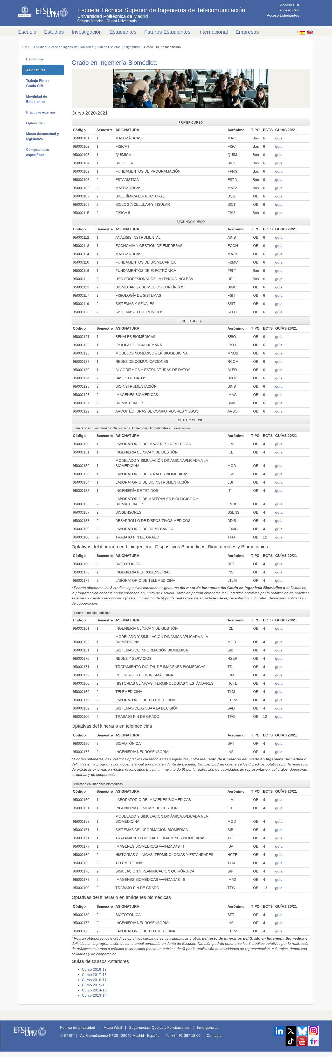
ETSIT (26, 47)
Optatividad (35, 123)
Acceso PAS (289, 10)
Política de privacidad (77, 1027)
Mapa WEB (112, 1027)
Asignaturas (131, 47)
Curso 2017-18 (94, 975)
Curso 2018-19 (94, 969)
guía (278, 138)
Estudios (54, 32)
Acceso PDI (289, 5)
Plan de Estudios (108, 47)
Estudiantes (122, 32)
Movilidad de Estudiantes (36, 99)
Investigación (87, 32)
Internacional (213, 32)
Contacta (214, 1035)
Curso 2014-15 (94, 990)
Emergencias (207, 1027)
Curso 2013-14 (94, 995)
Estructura (34, 59)
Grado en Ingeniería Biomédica (71, 47)
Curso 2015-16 (94, 985)
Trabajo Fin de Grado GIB (37, 83)
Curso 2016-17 (94, 980)
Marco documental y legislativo (42, 136)
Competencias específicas (37, 152)
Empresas (247, 32)
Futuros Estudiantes (167, 32)
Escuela (27, 32)
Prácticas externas (41, 112)
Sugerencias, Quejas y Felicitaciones (159, 1027)
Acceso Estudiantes (283, 15)
